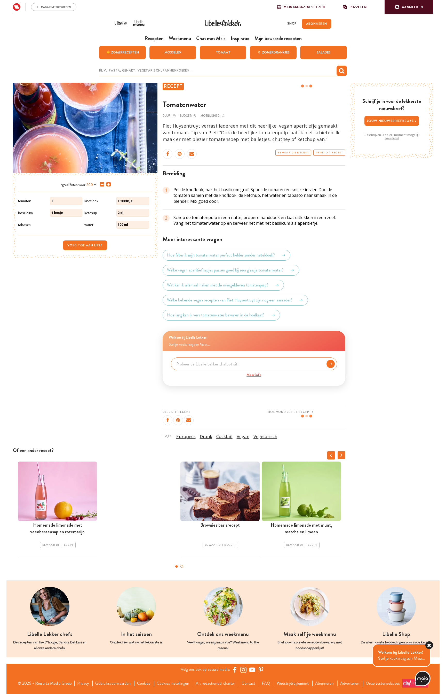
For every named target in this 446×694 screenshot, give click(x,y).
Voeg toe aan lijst (85, 245)
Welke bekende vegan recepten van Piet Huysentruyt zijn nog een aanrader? (229, 300)
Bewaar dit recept (293, 152)
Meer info (253, 374)
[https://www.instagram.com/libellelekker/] (243, 669)
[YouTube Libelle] (252, 669)
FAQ (266, 683)
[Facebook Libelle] (235, 669)
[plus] (107, 184)
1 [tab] (176, 566)
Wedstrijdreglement (293, 683)
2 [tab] (181, 566)
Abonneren (324, 683)
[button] (409, 7)
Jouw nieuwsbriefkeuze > (392, 120)
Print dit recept (329, 152)
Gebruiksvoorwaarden (113, 683)
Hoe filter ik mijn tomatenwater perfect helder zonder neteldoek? (221, 255)
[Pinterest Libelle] (261, 669)
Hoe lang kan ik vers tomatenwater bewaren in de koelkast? (216, 315)
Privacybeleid (392, 138)
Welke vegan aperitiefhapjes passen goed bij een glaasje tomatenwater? (225, 270)
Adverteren (349, 683)
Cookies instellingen (173, 683)
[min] (101, 184)
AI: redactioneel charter (215, 683)
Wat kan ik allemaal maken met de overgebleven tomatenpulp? (217, 285)
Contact (248, 683)
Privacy (83, 683)
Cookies (143, 683)
